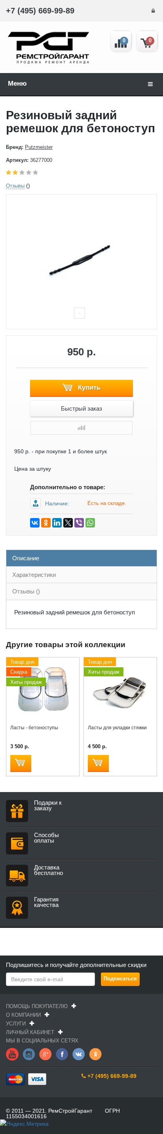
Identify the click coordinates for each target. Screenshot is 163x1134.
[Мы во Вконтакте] (78, 1054)
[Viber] (79, 523)
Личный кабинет (30, 1032)
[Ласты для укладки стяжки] (120, 689)
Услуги (16, 1024)
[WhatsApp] (90, 523)
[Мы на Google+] (45, 1054)
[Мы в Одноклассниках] (95, 1054)
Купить (88, 387)
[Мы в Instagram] (29, 1054)
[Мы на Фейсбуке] (62, 1054)
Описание (25, 558)
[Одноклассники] (46, 523)
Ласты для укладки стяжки (117, 727)
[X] (68, 523)
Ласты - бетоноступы (34, 727)
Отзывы (15, 186)
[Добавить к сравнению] (81, 428)
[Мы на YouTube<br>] (12, 1054)
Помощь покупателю (37, 1006)
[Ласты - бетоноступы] (43, 689)
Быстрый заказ (81, 408)
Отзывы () (26, 591)
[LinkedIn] (57, 523)
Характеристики (34, 574)
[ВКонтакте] (35, 523)
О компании (23, 1015)
